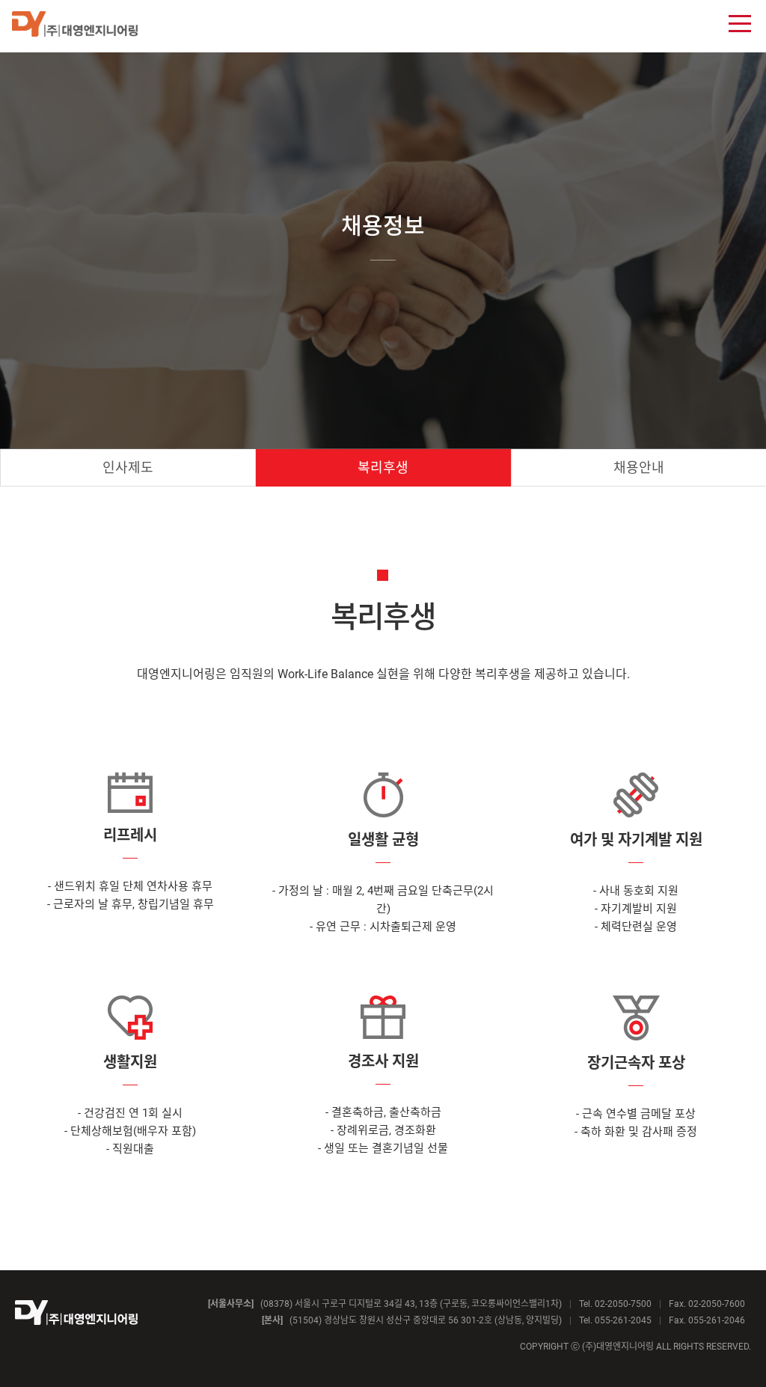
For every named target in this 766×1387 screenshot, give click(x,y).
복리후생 (383, 467)
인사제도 (127, 467)
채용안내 (638, 467)
